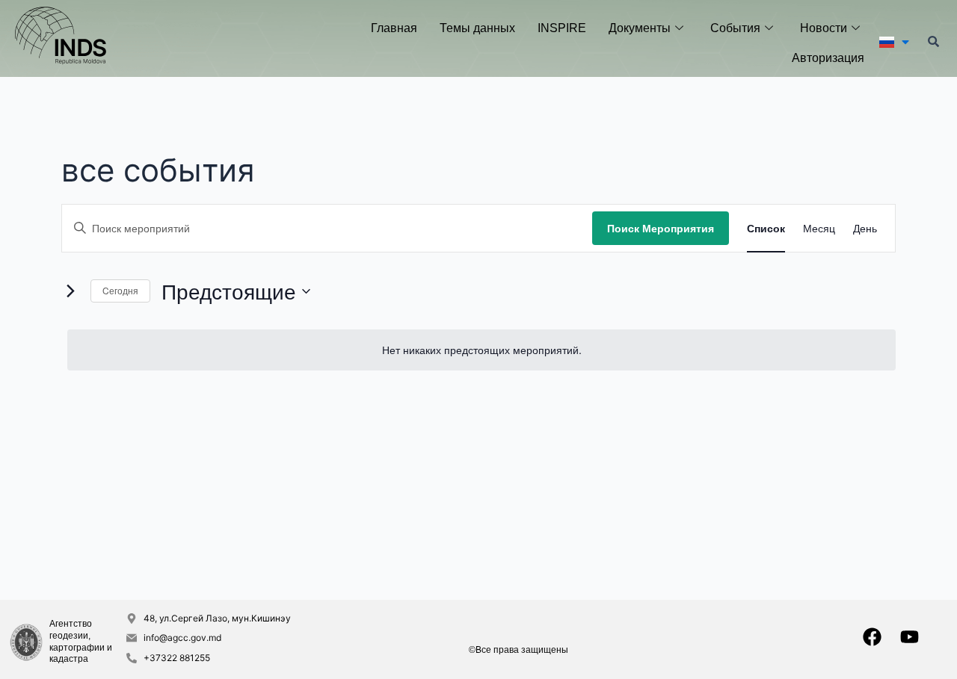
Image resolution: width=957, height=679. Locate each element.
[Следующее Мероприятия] (70, 291)
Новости (823, 28)
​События (735, 28)
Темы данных (477, 28)
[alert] (481, 349)
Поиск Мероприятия (660, 227)
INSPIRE (562, 28)
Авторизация (828, 58)
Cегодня (120, 290)
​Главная (394, 28)
